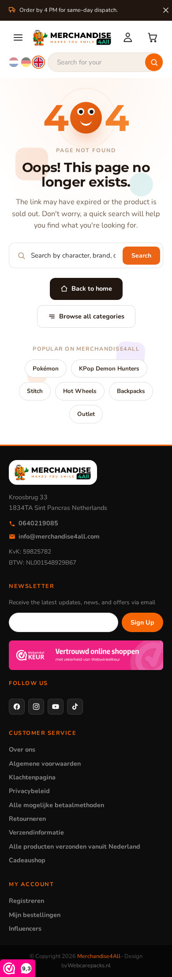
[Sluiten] (166, 10)
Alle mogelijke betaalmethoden (56, 805)
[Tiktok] (75, 707)
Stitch (35, 391)
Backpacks (131, 391)
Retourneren (27, 818)
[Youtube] (56, 707)
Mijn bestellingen (34, 914)
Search (141, 255)
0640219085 (38, 523)
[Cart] (152, 37)
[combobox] (105, 62)
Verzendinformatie (36, 832)
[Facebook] (17, 707)
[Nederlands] (14, 62)
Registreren (26, 900)
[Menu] (18, 37)
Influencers (25, 928)
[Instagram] (36, 707)
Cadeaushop (27, 860)
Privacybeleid (29, 790)
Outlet (86, 414)
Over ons (22, 749)
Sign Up (142, 622)
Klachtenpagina (32, 777)
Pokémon (46, 368)
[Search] (154, 62)
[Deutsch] (26, 62)
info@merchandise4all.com (59, 536)
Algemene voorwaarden (45, 763)
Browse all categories (91, 316)
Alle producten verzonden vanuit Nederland (74, 846)
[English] (38, 62)
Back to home (91, 288)
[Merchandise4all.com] (72, 37)
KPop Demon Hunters (109, 368)
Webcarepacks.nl (89, 966)
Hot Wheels (80, 391)
